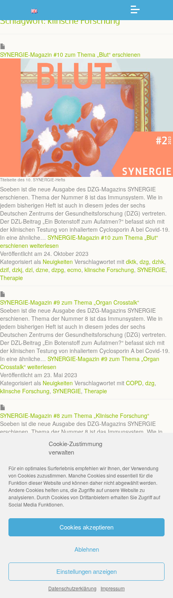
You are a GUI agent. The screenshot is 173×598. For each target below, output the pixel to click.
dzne (42, 270)
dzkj (17, 270)
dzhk (158, 261)
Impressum (113, 588)
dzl (29, 270)
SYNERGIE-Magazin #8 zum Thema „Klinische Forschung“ (74, 415)
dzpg (57, 270)
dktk (131, 261)
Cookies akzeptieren (86, 527)
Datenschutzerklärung (72, 588)
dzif (4, 270)
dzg (144, 261)
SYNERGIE (151, 270)
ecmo (74, 270)
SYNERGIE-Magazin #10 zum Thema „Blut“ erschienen (70, 54)
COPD (134, 383)
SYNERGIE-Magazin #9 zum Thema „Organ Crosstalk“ (69, 302)
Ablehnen (86, 549)
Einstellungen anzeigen (86, 571)
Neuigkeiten (58, 261)
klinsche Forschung (109, 270)
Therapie (11, 278)
